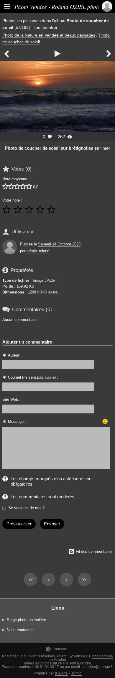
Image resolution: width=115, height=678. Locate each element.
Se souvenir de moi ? (26, 508)
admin (76, 673)
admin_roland (38, 251)
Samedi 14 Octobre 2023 (59, 244)
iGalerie (61, 673)
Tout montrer (46, 27)
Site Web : (11, 399)
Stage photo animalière (26, 620)
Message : (17, 421)
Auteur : (15, 355)
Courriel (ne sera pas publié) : (33, 377)
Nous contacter (20, 630)
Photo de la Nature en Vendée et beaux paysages (48, 35)
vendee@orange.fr (98, 667)
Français (56, 649)
